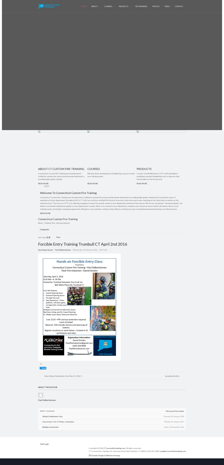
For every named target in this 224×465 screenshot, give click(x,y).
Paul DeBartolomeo (63, 250)
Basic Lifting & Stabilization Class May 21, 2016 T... (64, 376)
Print (58, 237)
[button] (171, 229)
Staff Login (44, 444)
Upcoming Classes (45, 250)
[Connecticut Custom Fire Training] (49, 6)
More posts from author (175, 411)
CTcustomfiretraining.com (114, 448)
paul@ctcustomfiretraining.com (173, 451)
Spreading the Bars (172, 376)
